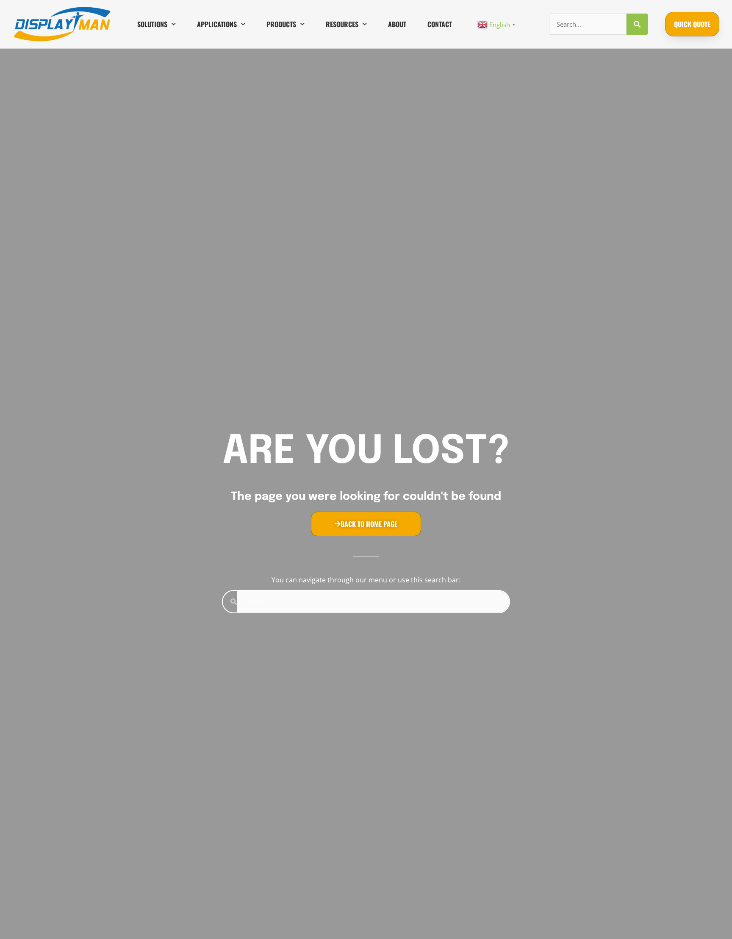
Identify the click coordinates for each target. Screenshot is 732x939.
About (397, 24)
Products (281, 24)
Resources (342, 24)
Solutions (152, 24)
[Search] (637, 24)
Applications (217, 24)
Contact (439, 24)
